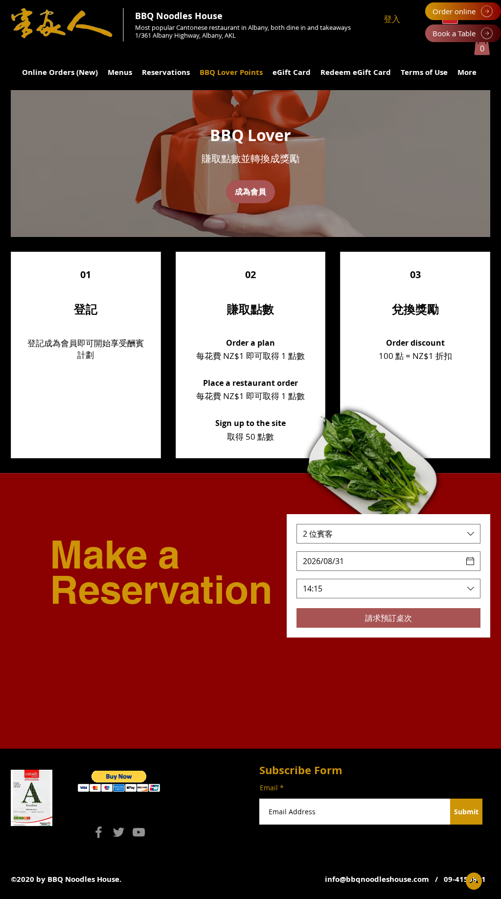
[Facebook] (98, 832)
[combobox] (388, 534)
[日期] (470, 561)
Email (269, 787)
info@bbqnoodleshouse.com (377, 879)
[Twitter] (118, 832)
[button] (482, 45)
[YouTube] (138, 832)
